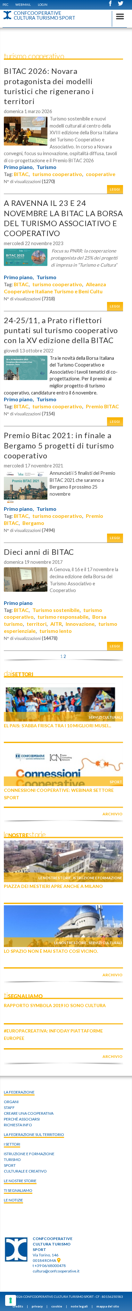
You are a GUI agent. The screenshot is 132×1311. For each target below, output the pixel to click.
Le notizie (13, 1200)
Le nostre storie (54, 878)
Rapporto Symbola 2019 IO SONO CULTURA (55, 1005)
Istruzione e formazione (97, 878)
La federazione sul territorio (34, 1134)
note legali (79, 1306)
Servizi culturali (105, 717)
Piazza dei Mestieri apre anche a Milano (53, 886)
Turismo (46, 167)
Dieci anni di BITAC (39, 551)
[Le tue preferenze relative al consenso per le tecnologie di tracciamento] (10, 1300)
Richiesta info (18, 1124)
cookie (56, 1306)
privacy (37, 1306)
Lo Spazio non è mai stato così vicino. (51, 951)
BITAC (21, 174)
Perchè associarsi (22, 1119)
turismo (12, 1159)
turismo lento (55, 631)
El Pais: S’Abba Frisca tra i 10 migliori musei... (57, 725)
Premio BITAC (102, 406)
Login (42, 4)
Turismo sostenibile (55, 610)
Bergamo (33, 523)
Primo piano (18, 603)
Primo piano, (19, 167)
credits (17, 1306)
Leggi (115, 189)
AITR (56, 624)
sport (10, 1165)
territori (36, 624)
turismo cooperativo (57, 174)
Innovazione (80, 624)
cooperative (100, 174)
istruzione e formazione (29, 1153)
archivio (112, 813)
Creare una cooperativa (29, 1113)
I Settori (12, 1144)
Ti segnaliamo (18, 1190)
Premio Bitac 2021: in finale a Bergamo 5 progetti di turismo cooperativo (59, 445)
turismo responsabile (62, 617)
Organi (11, 1101)
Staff (9, 1107)
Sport (116, 782)
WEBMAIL (23, 4)
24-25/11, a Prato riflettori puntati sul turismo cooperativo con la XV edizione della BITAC (61, 330)
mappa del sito (107, 1306)
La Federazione (19, 1092)
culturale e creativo (25, 1171)
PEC (5, 4)
